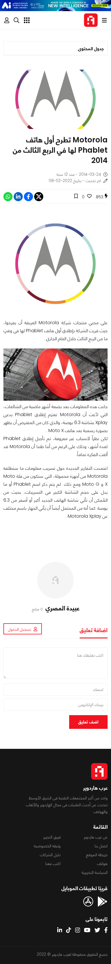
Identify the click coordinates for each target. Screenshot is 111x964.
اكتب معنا (53, 863)
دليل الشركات (50, 855)
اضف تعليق (88, 722)
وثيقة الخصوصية (47, 846)
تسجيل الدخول (19, 629)
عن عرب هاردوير (96, 837)
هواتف (102, 863)
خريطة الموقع (97, 855)
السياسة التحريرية (95, 872)
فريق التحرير (52, 837)
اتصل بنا (101, 846)
